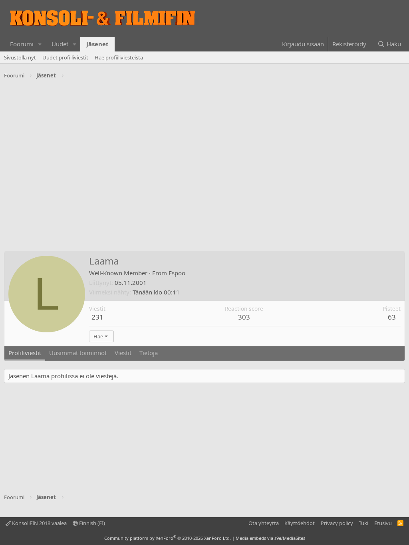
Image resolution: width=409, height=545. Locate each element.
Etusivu (383, 523)
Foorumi (22, 44)
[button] (40, 44)
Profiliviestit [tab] (24, 353)
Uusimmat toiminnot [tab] (78, 353)
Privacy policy (337, 523)
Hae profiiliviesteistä (119, 57)
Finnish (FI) (91, 523)
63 (392, 317)
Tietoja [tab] (148, 353)
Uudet (60, 44)
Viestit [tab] (123, 353)
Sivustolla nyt (20, 57)
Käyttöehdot (299, 523)
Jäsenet (97, 44)
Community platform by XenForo (167, 538)
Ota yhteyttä (263, 523)
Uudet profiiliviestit (65, 57)
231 (97, 317)
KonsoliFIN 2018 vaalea (39, 523)
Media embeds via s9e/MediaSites (270, 538)
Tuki (363, 523)
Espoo (177, 273)
